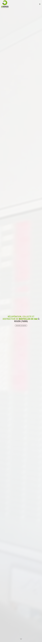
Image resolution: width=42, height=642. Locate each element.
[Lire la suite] (21, 638)
